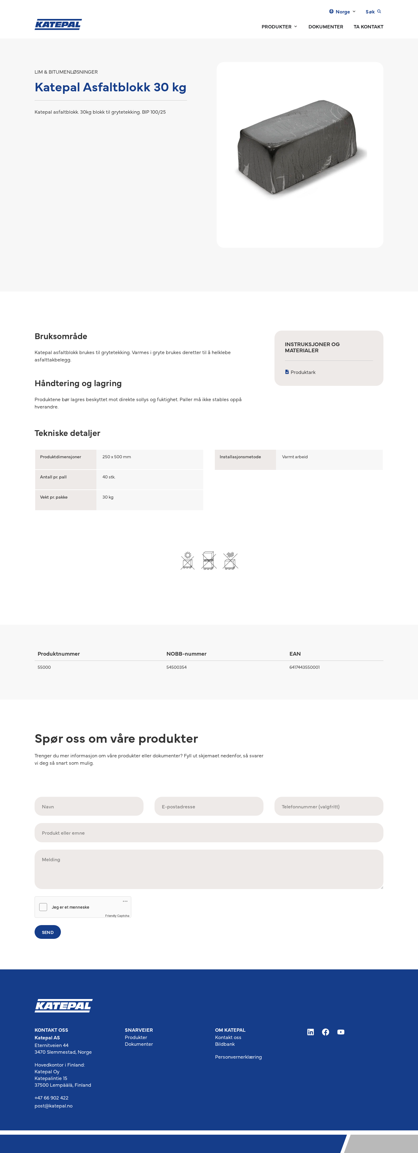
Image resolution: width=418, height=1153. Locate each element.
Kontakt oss (228, 1037)
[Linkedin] (310, 1032)
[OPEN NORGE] (354, 11)
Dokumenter (139, 1043)
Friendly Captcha (117, 915)
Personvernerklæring (238, 1056)
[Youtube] (341, 1032)
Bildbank (225, 1043)
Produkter (136, 1037)
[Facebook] (326, 1032)
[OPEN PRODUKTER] (295, 26)
